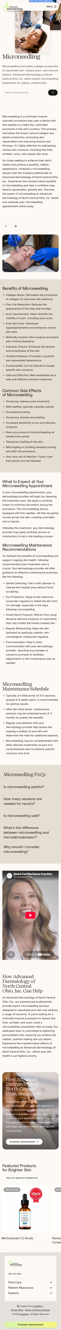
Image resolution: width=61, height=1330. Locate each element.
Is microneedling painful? (24, 787)
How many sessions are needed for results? (23, 801)
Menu (50, 6)
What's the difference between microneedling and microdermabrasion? (26, 832)
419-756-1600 (14, 1274)
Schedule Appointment (30, 1324)
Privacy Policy (17, 1310)
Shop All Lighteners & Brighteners (22, 1178)
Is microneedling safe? (22, 815)
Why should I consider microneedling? (21, 849)
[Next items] (15, 226)
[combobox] (25, 93)
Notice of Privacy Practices (37, 1310)
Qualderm (38, 1306)
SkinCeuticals (12, 1189)
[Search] (53, 93)
